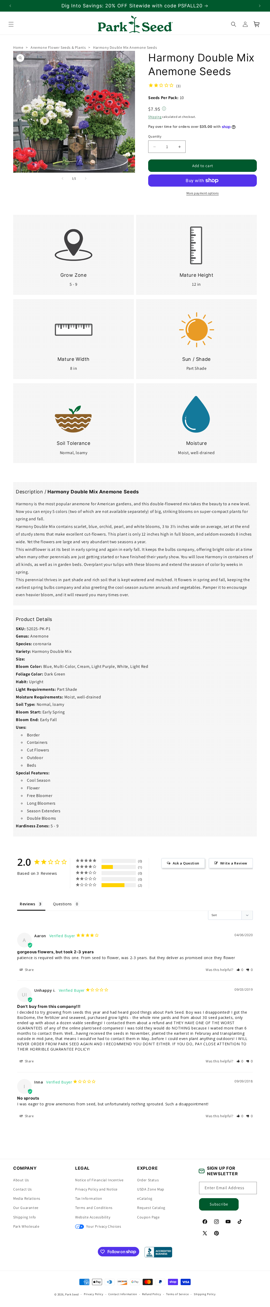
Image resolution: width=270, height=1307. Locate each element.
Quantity (154, 136)
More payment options (202, 193)
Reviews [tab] (27, 903)
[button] (11, 24)
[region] (135, 5)
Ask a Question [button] (186, 863)
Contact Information (122, 1294)
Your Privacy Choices (103, 1226)
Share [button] (29, 969)
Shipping (155, 117)
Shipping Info (24, 1217)
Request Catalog (151, 1207)
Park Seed (72, 1294)
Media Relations (26, 1198)
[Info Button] (164, 109)
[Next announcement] (260, 6)
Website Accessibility (92, 1217)
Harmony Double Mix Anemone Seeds (125, 47)
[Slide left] (62, 178)
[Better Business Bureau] (158, 1252)
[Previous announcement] (10, 6)
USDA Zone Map (150, 1189)
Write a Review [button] (233, 863)
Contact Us (22, 1189)
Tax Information (88, 1198)
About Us (21, 1180)
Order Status (148, 1180)
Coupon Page (148, 1217)
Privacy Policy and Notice (96, 1189)
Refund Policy (151, 1294)
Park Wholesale (26, 1226)
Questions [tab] (62, 903)
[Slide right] (85, 178)
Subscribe (219, 1204)
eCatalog (144, 1198)
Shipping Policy (205, 1294)
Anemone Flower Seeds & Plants (58, 47)
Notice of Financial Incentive (99, 1180)
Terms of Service (177, 1294)
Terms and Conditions (94, 1207)
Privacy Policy (93, 1294)
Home (18, 47)
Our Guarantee (25, 1207)
